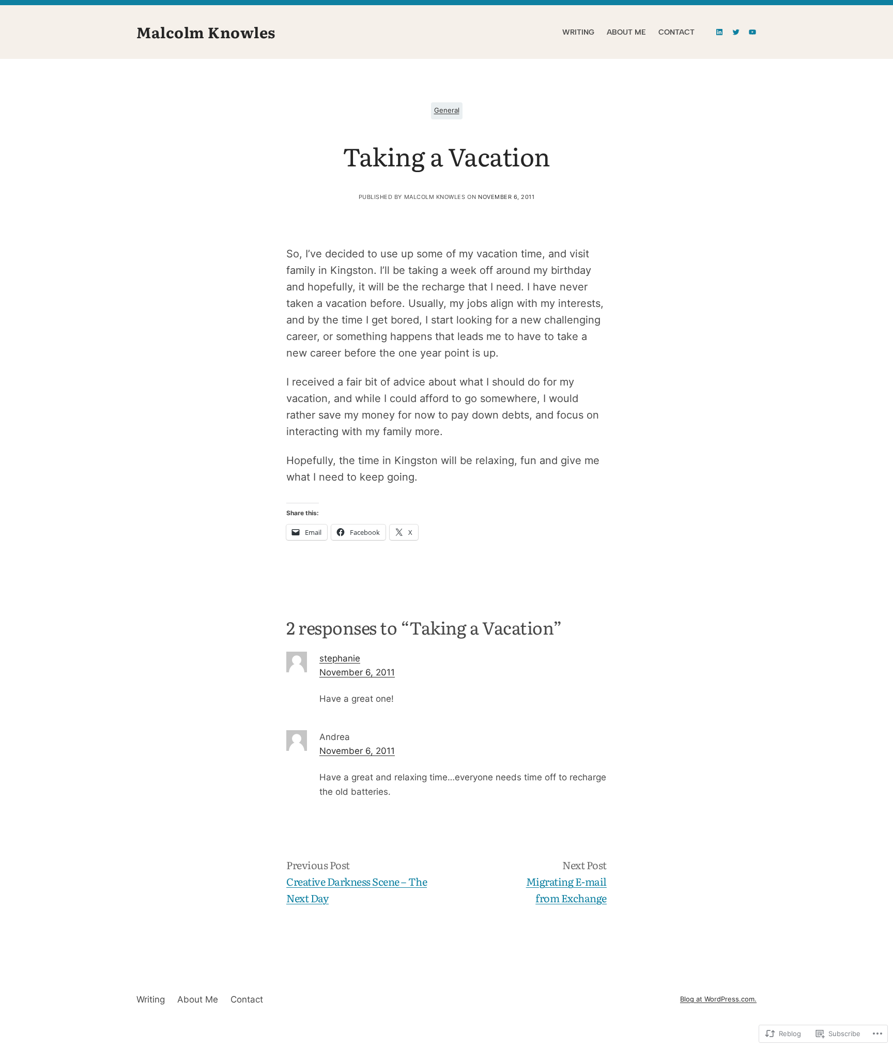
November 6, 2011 (357, 672)
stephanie (339, 658)
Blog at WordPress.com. (718, 999)
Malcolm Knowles (205, 32)
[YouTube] (752, 32)
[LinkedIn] (719, 32)
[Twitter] (736, 32)
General (446, 110)
